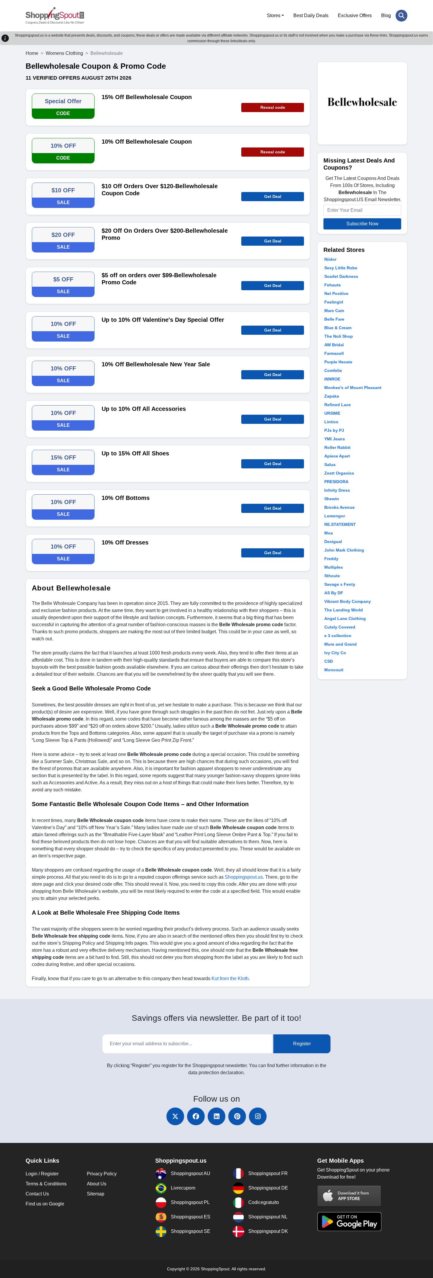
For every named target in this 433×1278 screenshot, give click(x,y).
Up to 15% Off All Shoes (135, 453)
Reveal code (272, 107)
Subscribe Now (362, 223)
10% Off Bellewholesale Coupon (147, 141)
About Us (96, 1183)
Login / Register (42, 1173)
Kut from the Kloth (230, 978)
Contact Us (37, 1193)
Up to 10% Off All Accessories (144, 409)
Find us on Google (45, 1203)
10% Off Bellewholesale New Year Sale (156, 364)
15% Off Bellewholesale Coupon (147, 97)
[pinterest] (237, 1116)
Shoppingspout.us (244, 877)
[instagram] (258, 1116)
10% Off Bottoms (126, 498)
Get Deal (272, 196)
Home (32, 53)
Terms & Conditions (46, 1183)
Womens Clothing (64, 53)
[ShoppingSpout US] (55, 15)
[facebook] (196, 1116)
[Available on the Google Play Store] (349, 1221)
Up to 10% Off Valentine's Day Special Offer (163, 319)
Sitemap (95, 1193)
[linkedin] (216, 1116)
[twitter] (175, 1116)
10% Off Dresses (125, 542)
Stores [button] (273, 15)
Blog (386, 15)
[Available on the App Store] (349, 1196)
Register (302, 1043)
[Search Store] (401, 16)
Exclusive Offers (355, 15)
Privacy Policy (102, 1173)
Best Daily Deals (310, 15)
